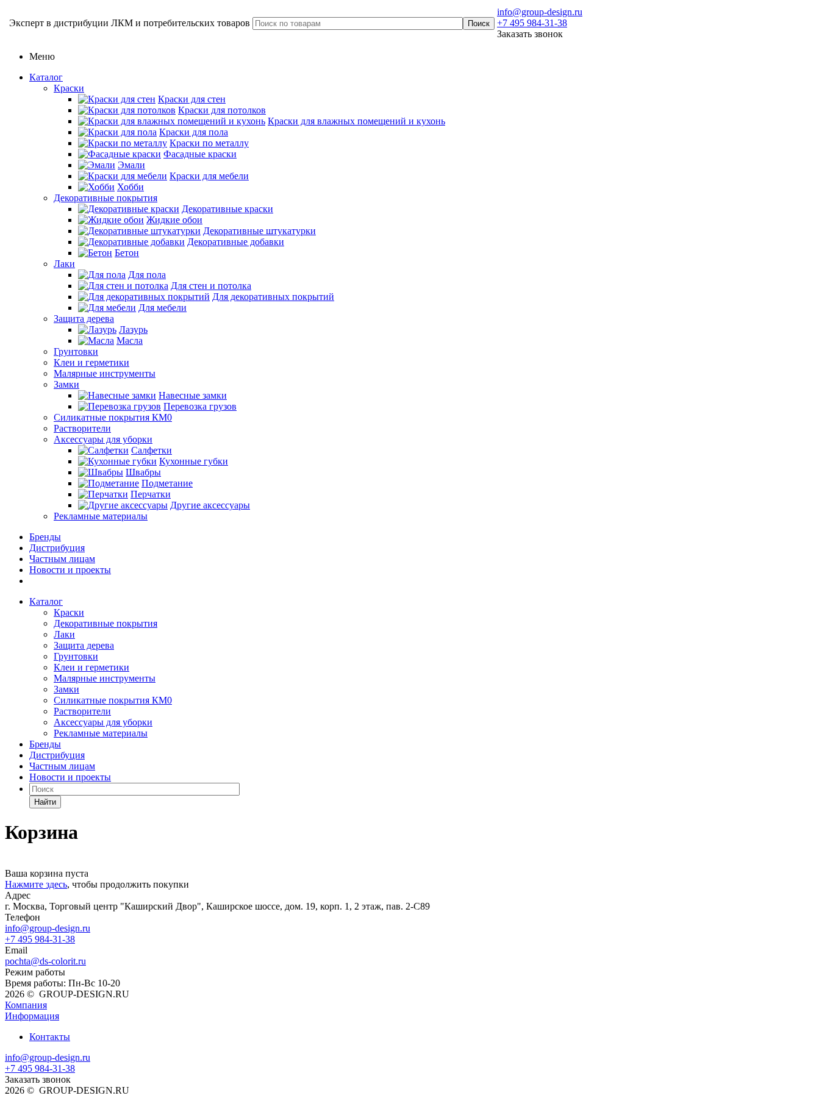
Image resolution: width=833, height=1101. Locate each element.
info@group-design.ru (539, 12)
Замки (66, 384)
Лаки (64, 263)
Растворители (82, 428)
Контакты (49, 1037)
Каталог (46, 77)
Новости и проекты (70, 570)
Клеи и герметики (91, 362)
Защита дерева (84, 318)
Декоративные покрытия (105, 198)
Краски (69, 88)
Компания (26, 1005)
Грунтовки (76, 351)
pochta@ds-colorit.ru (45, 961)
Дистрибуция (57, 548)
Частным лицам (62, 559)
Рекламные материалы (101, 516)
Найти (45, 802)
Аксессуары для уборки (103, 439)
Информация (32, 1016)
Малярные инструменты (105, 373)
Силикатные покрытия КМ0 (113, 417)
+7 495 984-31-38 (532, 23)
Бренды (45, 537)
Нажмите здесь (36, 884)
